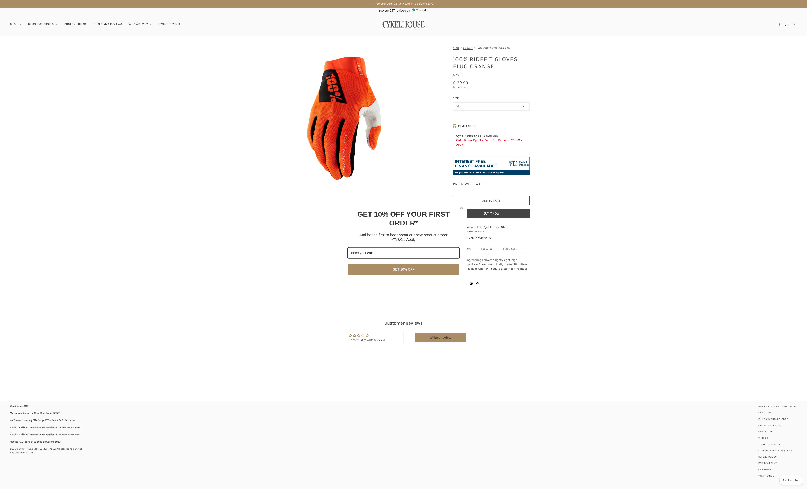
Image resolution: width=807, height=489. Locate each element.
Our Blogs (764, 469)
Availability (467, 126)
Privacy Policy (768, 463)
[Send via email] (471, 283)
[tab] (487, 249)
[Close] (461, 208)
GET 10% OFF (404, 269)
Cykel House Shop (495, 227)
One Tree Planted (769, 425)
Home (456, 47)
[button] (477, 283)
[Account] (786, 24)
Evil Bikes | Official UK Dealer (777, 406)
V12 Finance (766, 476)
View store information (475, 237)
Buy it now (491, 213)
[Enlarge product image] (347, 116)
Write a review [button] (440, 337)
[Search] (778, 24)
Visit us (763, 438)
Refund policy (767, 457)
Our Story (764, 413)
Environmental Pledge (773, 419)
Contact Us (765, 432)
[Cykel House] (403, 24)
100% (456, 75)
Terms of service (769, 444)
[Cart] (794, 24)
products (468, 47)
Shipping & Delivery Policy (775, 450)
